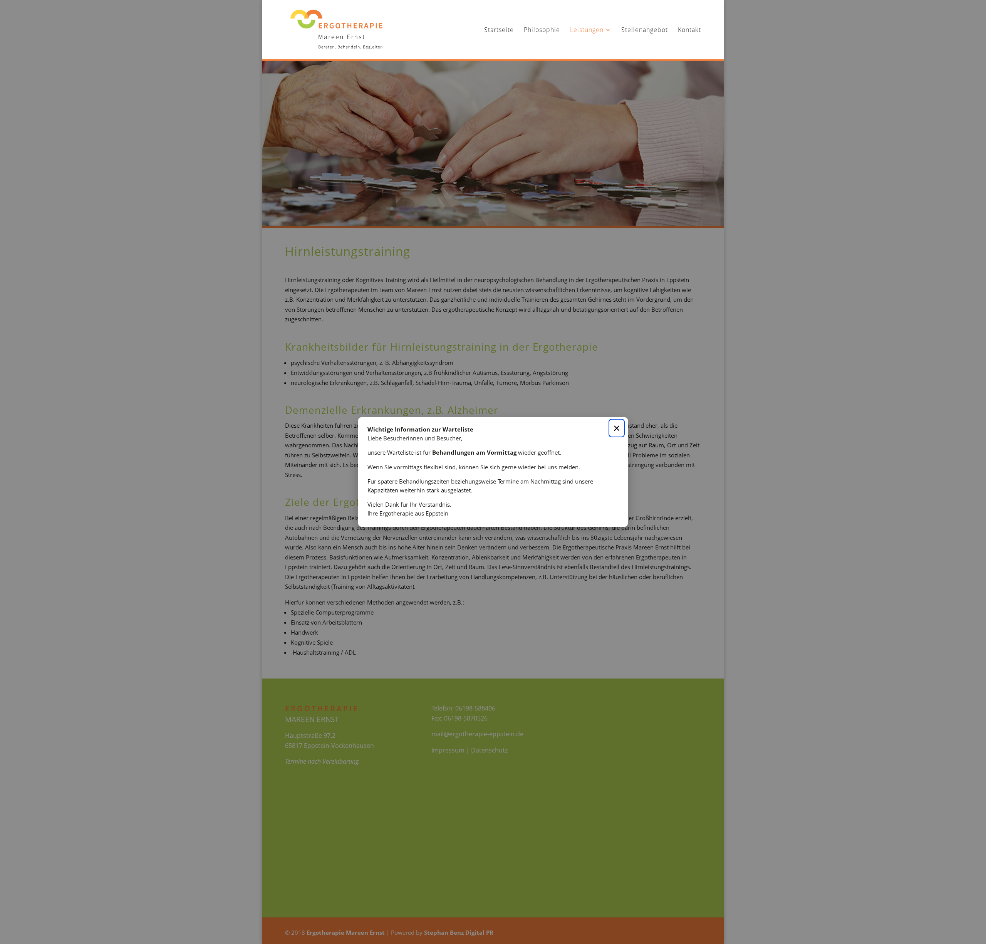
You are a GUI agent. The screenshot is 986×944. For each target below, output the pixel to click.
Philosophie (542, 30)
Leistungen (587, 30)
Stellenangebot (644, 30)
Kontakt (689, 30)
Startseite (499, 30)
